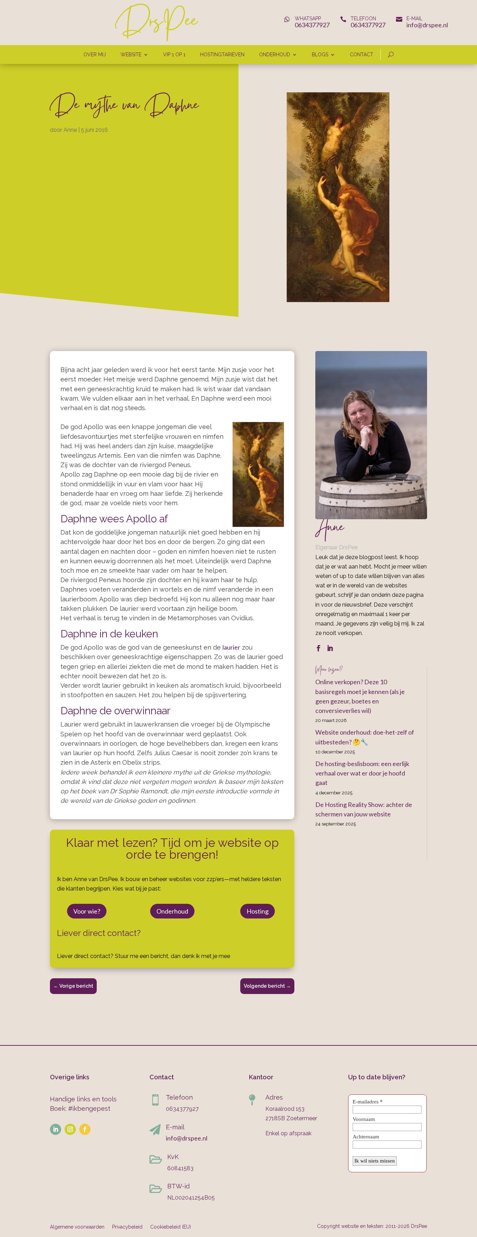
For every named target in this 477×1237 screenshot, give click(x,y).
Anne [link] (70, 130)
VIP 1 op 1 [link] (174, 54)
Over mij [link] (94, 54)
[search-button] (391, 54)
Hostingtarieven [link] (222, 54)
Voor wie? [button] (86, 911)
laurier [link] (231, 647)
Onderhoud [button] (172, 911)
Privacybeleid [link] (127, 1226)
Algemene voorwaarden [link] (77, 1226)
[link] (157, 39)
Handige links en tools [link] (83, 1099)
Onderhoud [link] (274, 54)
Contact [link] (361, 54)
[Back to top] (470, 1186)
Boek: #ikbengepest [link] (80, 1108)
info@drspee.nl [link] (427, 25)
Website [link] (130, 54)
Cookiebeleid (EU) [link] (170, 1226)
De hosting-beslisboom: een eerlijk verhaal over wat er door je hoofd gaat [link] (362, 773)
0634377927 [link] (312, 25)
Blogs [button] (320, 54)
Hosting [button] (258, 911)
